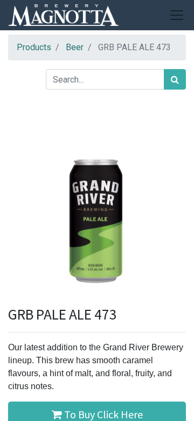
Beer (75, 47)
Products (34, 47)
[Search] (175, 79)
